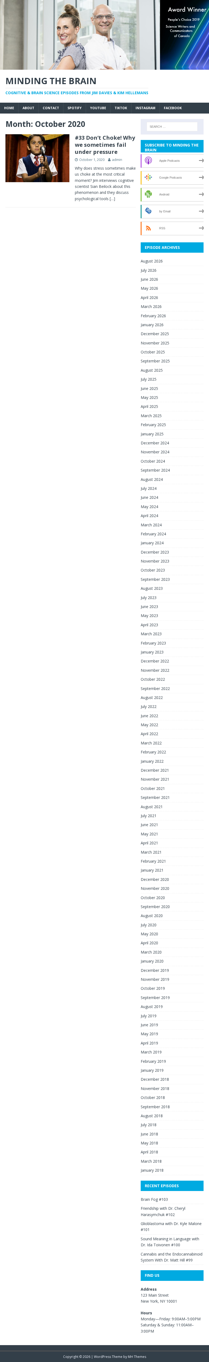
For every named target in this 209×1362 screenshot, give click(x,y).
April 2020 (149, 942)
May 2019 (149, 1033)
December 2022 (155, 661)
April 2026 (149, 297)
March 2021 (151, 852)
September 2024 (155, 470)
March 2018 (151, 1161)
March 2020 (151, 952)
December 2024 (155, 442)
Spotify (74, 108)
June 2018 (149, 1134)
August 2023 (152, 588)
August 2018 (152, 1115)
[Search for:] (172, 126)
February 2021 (153, 861)
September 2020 (155, 906)
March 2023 (151, 633)
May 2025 (149, 397)
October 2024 (153, 461)
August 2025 (152, 370)
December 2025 (155, 333)
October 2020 (153, 897)
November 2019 (155, 979)
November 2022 (155, 670)
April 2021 (149, 842)
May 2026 (149, 288)
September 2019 (155, 997)
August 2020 (152, 915)
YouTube (98, 108)
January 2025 (152, 433)
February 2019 (153, 1061)
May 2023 (149, 615)
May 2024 (149, 506)
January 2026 (152, 324)
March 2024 (151, 524)
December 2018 (155, 1079)
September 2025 (155, 361)
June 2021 (149, 824)
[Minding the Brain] (104, 66)
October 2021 (153, 788)
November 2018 (155, 1088)
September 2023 (155, 579)
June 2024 (149, 497)
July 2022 (148, 706)
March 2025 (151, 415)
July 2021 (148, 815)
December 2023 (155, 552)
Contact (51, 108)
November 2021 (155, 779)
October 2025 (153, 352)
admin (117, 159)
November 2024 (155, 451)
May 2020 (149, 933)
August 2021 (152, 806)
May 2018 (149, 1143)
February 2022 (153, 752)
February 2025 (153, 424)
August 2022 (152, 697)
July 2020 (148, 924)
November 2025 (155, 343)
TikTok (121, 108)
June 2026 (149, 279)
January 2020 (152, 961)
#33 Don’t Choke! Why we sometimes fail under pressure (105, 144)
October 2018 (153, 1097)
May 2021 (149, 833)
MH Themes (137, 1356)
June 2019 (149, 1024)
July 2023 (148, 597)
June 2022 (149, 715)
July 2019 (148, 1015)
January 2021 (152, 870)
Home (9, 108)
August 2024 (152, 479)
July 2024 (148, 488)
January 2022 (152, 761)
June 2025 (149, 388)
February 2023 (153, 643)
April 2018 (149, 1152)
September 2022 (155, 688)
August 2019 (152, 1006)
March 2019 (151, 1052)
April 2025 (149, 406)
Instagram (145, 108)
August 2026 (152, 261)
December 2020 (155, 879)
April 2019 (149, 1043)
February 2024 (153, 533)
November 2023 (155, 561)
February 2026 (153, 315)
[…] (112, 198)
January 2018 (152, 1170)
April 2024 (149, 515)
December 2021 (155, 770)
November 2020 (155, 888)
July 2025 (148, 379)
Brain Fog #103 (154, 1199)
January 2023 (152, 652)
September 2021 (155, 797)
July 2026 (148, 270)
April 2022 (149, 733)
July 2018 (148, 1124)
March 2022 (151, 743)
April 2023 (149, 624)
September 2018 (155, 1106)
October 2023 (153, 570)
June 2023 (149, 606)
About (28, 108)
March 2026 (151, 306)
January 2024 (152, 542)
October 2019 (153, 988)
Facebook (173, 108)
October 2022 (153, 679)
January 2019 (152, 1070)
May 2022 (149, 724)
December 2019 (155, 970)
